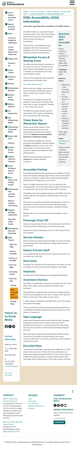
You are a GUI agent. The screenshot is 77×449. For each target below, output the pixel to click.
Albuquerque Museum (13, 89)
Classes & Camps (12, 78)
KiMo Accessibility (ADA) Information (14, 293)
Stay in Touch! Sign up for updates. (63, 414)
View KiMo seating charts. (33, 84)
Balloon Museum (11, 105)
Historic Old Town (12, 137)
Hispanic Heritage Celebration (12, 212)
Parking (13, 285)
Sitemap (31, 408)
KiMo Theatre (53, 12)
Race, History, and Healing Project (12, 181)
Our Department (12, 112)
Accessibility (33, 403)
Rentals (11, 84)
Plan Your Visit (13, 280)
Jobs (30, 399)
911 (15, 427)
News (10, 33)
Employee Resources (36, 406)
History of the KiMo (13, 259)
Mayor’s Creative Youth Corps (13, 203)
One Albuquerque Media (13, 120)
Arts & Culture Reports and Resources (13, 50)
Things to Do (13, 59)
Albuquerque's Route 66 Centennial (13, 231)
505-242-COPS (13, 432)
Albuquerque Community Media (13, 129)
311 (8, 422)
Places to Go (11, 64)
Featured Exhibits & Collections (12, 40)
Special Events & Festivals (11, 26)
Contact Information (10, 338)
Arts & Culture (37, 12)
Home (25, 12)
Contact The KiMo (13, 252)
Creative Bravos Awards (11, 149)
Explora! (11, 143)
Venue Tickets (11, 71)
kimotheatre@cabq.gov (13, 366)
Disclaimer (32, 401)
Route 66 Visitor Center (11, 221)
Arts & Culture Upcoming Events (12, 16)
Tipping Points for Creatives (11, 159)
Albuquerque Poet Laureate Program (13, 192)
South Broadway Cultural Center (12, 169)
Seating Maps (13, 303)
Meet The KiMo (13, 246)
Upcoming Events (13, 273)
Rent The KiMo (13, 266)
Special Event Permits (11, 97)
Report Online (8, 424)
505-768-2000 (17, 422)
